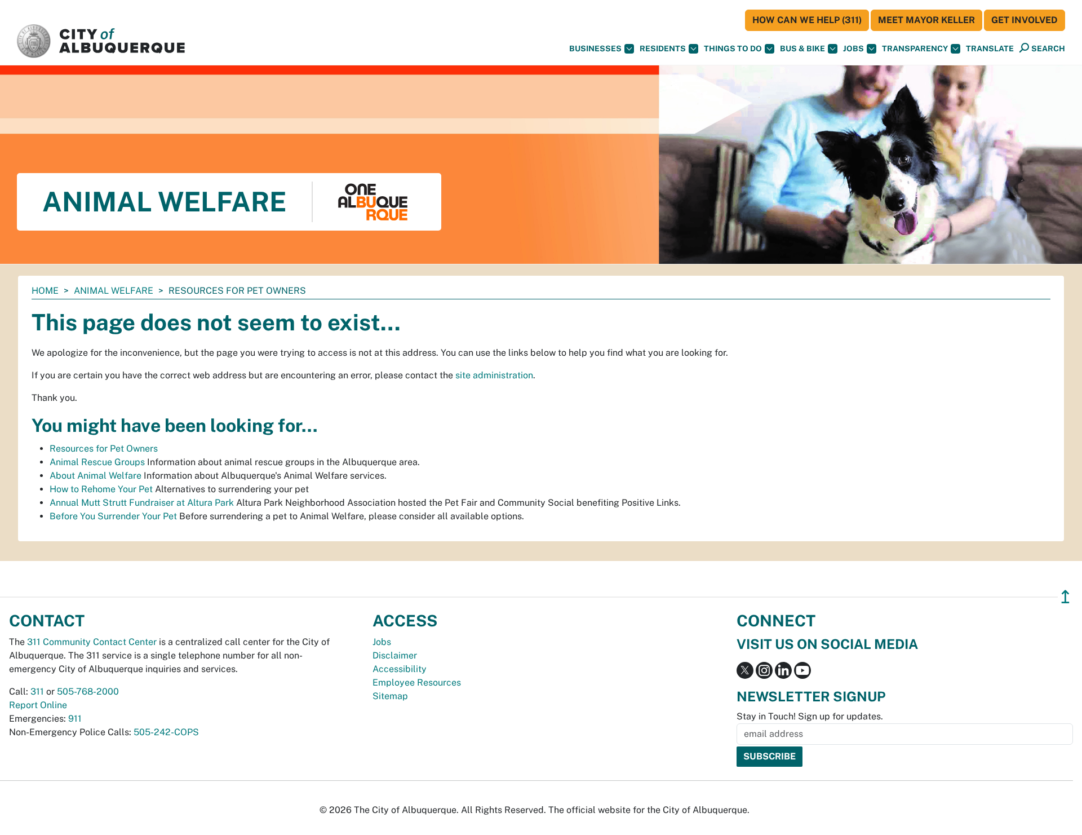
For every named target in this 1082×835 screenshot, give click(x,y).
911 (75, 718)
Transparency (915, 48)
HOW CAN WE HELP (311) (807, 20)
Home (45, 290)
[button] (990, 48)
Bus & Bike (802, 48)
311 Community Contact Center (92, 642)
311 (37, 691)
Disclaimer (395, 655)
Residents (663, 48)
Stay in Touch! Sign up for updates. (810, 716)
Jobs (853, 48)
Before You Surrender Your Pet (113, 516)
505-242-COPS (166, 732)
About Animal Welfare (95, 475)
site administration (494, 375)
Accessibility (400, 669)
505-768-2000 (88, 691)
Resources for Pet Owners (104, 448)
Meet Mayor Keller (926, 20)
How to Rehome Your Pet (101, 489)
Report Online (38, 705)
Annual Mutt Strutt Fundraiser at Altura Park (142, 502)
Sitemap (390, 696)
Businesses (595, 48)
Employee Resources (417, 682)
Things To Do (733, 48)
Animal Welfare (113, 290)
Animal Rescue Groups (97, 462)
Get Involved (1024, 20)
